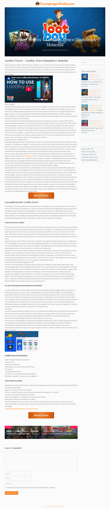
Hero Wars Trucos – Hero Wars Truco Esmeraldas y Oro (95, 92)
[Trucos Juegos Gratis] (55, 3)
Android (62, 50)
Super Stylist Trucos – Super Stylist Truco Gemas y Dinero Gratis (96, 123)
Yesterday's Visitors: (88, 157)
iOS (66, 50)
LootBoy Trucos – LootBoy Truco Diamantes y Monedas (96, 77)
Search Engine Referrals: (89, 160)
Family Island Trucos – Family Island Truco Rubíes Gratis (96, 108)
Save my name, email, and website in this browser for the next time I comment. (31, 487)
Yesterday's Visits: (87, 154)
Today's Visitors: (86, 152)
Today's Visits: (86, 149)
